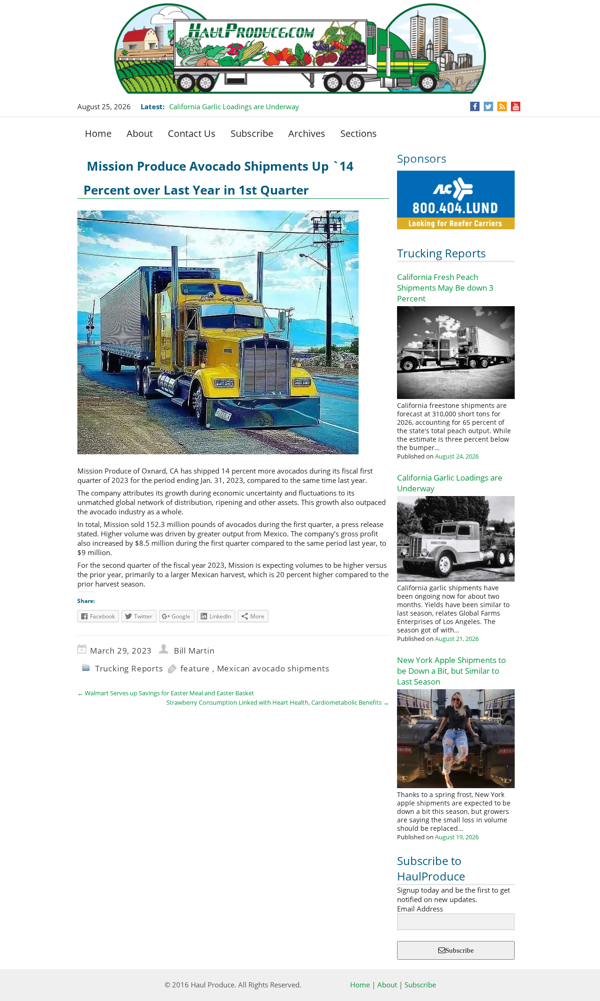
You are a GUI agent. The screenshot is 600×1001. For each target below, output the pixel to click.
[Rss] (502, 106)
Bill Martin (194, 650)
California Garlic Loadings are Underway (234, 106)
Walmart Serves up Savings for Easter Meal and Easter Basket (165, 693)
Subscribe (252, 133)
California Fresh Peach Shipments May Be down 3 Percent (445, 287)
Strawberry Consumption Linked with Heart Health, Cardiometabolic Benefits (277, 702)
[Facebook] (475, 106)
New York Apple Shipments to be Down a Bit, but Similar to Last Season (451, 671)
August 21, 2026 (457, 638)
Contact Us (192, 133)
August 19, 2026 (457, 837)
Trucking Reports (441, 253)
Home (98, 133)
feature (195, 668)
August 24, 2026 (457, 456)
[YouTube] (516, 106)
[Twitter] (488, 106)
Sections (358, 133)
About (140, 133)
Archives (306, 133)
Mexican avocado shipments (273, 668)
